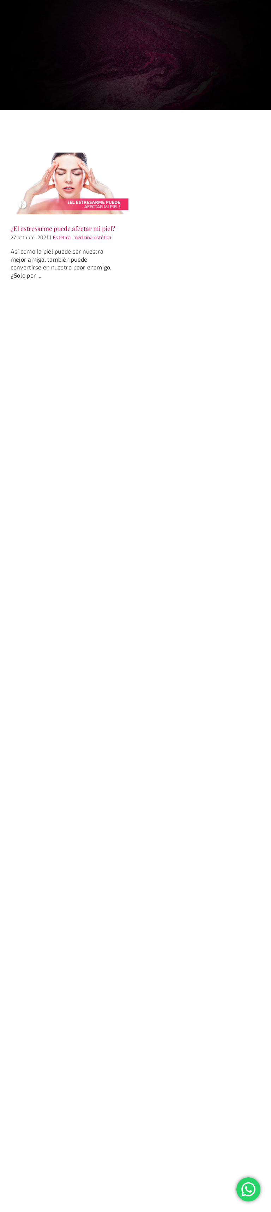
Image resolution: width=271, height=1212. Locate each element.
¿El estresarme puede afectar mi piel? (63, 228)
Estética (62, 237)
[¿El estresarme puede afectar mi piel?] (69, 183)
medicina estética (92, 237)
